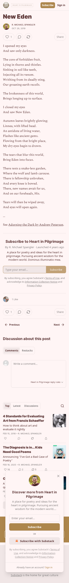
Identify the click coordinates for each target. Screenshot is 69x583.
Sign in (61, 5)
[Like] (5, 438)
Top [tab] (7, 406)
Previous (14, 324)
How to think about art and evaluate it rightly (20, 427)
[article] (34, 427)
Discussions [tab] (31, 406)
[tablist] (19, 350)
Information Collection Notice (41, 281)
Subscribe (48, 5)
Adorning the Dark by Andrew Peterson (35, 224)
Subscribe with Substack (37, 541)
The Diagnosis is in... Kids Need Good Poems (22, 450)
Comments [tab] (11, 350)
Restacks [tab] (27, 350)
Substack (16, 575)
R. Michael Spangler (23, 24)
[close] (58, 476)
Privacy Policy (46, 556)
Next (57, 324)
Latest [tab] (17, 406)
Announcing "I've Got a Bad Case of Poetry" (25, 458)
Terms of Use (52, 278)
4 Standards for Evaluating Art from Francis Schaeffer (23, 418)
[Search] (62, 406)
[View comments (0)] (19, 37)
